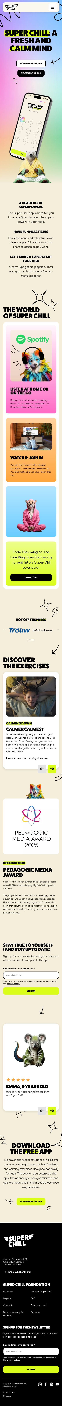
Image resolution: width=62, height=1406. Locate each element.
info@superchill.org (19, 1272)
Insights (7, 1298)
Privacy (19, 1396)
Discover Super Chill (41, 1291)
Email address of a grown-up (19, 968)
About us (8, 1291)
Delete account (39, 1305)
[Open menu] (53, 7)
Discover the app (31, 73)
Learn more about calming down (25, 758)
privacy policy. (13, 984)
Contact (7, 1305)
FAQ (33, 1298)
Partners (35, 1312)
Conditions (20, 1392)
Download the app (31, 63)
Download (31, 577)
